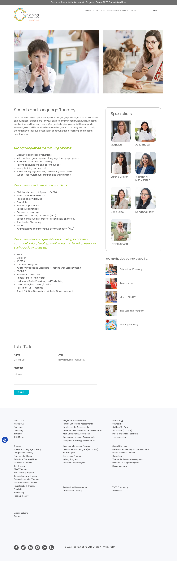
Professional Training (72, 491)
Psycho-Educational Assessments (78, 424)
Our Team (18, 427)
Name (17, 355)
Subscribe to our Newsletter (117, 11)
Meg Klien (116, 144)
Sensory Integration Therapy (26, 479)
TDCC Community (120, 487)
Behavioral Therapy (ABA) (25, 459)
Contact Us (89, 11)
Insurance (18, 434)
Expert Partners (21, 513)
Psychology (117, 420)
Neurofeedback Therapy (24, 486)
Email (60, 355)
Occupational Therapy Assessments (79, 440)
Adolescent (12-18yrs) (122, 430)
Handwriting (19, 492)
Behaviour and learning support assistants (130, 449)
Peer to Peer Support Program (125, 463)
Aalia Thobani (143, 144)
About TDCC (19, 420)
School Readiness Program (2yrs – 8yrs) (80, 449)
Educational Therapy (131, 269)
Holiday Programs (71, 459)
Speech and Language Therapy (27, 449)
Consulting (117, 456)
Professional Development (75, 487)
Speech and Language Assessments (79, 437)
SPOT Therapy (128, 296)
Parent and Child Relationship (125, 434)
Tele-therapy (127, 283)
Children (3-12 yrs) (120, 427)
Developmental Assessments (76, 427)
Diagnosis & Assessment (74, 420)
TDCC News (19, 437)
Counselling (117, 424)
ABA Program (69, 453)
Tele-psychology (119, 437)
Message (19, 367)
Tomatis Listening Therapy (25, 476)
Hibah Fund (100, 11)
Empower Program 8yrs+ (74, 463)
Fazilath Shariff (119, 244)
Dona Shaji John (144, 212)
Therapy (17, 446)
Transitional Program (72, 456)
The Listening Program (132, 310)
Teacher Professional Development (127, 459)
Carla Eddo (117, 212)
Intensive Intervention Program (77, 446)
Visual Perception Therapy (25, 483)
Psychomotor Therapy (23, 456)
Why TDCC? (19, 424)
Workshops (117, 491)
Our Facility (18, 430)
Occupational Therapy (23, 453)
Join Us (133, 11)
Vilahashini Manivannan (142, 178)
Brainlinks (18, 489)
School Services (119, 446)
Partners (17, 516)
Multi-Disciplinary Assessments (76, 434)
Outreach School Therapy (123, 453)
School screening (119, 466)
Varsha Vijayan (119, 176)
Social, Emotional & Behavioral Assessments (82, 430)
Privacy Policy (108, 546)
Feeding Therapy (129, 324)
